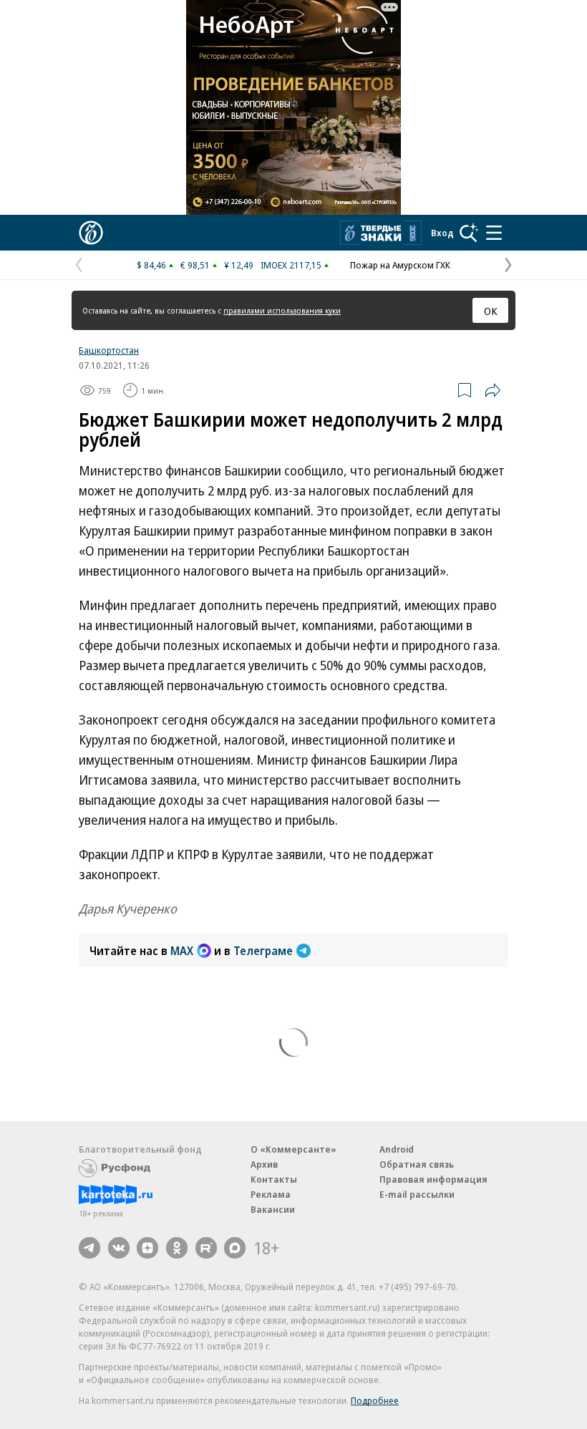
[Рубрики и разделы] (494, 232)
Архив (264, 1164)
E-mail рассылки (417, 1194)
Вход (442, 232)
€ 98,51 (195, 264)
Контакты (274, 1179)
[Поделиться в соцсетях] (492, 390)
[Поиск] (469, 232)
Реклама (271, 1194)
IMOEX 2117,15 (291, 264)
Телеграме (263, 951)
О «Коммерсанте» (293, 1149)
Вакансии (273, 1209)
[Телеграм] (89, 1248)
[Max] (235, 1248)
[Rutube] (206, 1248)
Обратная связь (416, 1164)
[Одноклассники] (177, 1248)
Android (396, 1149)
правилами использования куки (282, 310)
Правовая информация (433, 1179)
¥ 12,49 (238, 264)
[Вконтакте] (119, 1248)
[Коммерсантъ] (91, 233)
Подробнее (375, 1400)
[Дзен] (147, 1248)
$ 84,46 (151, 264)
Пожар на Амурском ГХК (400, 264)
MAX (181, 951)
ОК (491, 311)
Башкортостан (109, 350)
